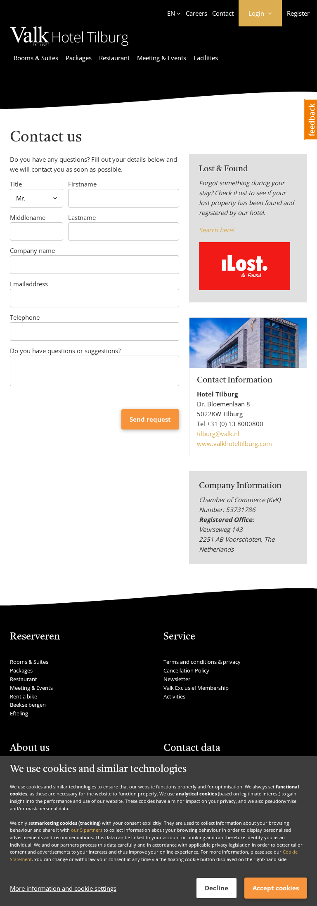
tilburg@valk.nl (218, 433)
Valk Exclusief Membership (196, 687)
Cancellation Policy (186, 670)
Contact (223, 13)
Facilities (206, 58)
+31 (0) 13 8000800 (235, 424)
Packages (79, 58)
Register (298, 13)
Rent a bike (23, 696)
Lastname (82, 217)
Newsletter (176, 679)
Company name (32, 250)
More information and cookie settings (63, 888)
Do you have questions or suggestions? (65, 351)
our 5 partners (86, 830)
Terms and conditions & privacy (202, 661)
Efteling (19, 713)
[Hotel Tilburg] (69, 47)
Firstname (82, 184)
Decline (216, 888)
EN (171, 13)
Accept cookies (276, 888)
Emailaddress (29, 284)
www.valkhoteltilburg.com (234, 443)
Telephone (25, 317)
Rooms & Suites (36, 58)
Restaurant (114, 58)
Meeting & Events (161, 58)
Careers (196, 13)
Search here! (216, 230)
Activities (174, 696)
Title (16, 184)
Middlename (27, 217)
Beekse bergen (28, 704)
